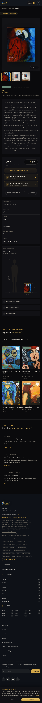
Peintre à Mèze (7, 550)
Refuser (11, 699)
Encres (21, 585)
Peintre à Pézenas (8, 541)
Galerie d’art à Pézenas (24, 556)
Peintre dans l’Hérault (9, 556)
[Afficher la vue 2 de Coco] (16, 76)
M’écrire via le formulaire (10, 514)
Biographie (5, 625)
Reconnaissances (7, 642)
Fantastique (21, 601)
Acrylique (6, 204)
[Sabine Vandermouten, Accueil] (5, 3)
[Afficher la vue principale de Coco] (6, 76)
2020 (7, 616)
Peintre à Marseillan (19, 550)
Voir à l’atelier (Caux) (15, 193)
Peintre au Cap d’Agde (9, 547)
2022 (20, 613)
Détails (37, 695)
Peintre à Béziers (20, 541)
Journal (4, 629)
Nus (21, 593)
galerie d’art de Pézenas (9, 532)
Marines (21, 598)
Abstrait (21, 582)
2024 (34, 610)
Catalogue (5, 8)
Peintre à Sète (22, 547)
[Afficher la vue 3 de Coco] (25, 76)
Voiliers (21, 587)
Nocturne (21, 596)
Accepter (30, 700)
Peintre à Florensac (8, 553)
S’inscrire (36, 671)
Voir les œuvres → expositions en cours (14, 517)
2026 (7, 610)
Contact (4, 655)
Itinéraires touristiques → (10, 559)
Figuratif (11, 8)
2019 (20, 616)
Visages (21, 590)
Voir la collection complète (14, 340)
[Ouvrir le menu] (38, 3)
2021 (34, 613)
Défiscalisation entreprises (10, 646)
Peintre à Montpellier (8, 544)
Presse (4, 638)
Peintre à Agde (21, 544)
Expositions (5, 634)
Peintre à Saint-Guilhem (23, 553)
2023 (7, 613)
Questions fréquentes (8, 651)
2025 (20, 610)
